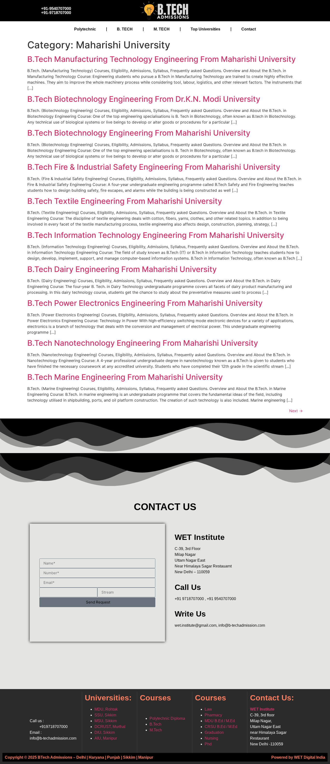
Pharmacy (213, 715)
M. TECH (162, 29)
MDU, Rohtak (106, 709)
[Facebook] (234, 10)
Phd (208, 744)
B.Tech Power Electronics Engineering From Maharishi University (145, 303)
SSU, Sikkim (105, 715)
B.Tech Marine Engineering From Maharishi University (125, 377)
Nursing (211, 738)
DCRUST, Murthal (109, 727)
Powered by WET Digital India (298, 757)
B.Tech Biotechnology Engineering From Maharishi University (138, 133)
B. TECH (125, 29)
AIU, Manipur (105, 738)
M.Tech (156, 730)
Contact (248, 29)
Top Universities (205, 29)
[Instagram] (263, 10)
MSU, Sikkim (105, 721)
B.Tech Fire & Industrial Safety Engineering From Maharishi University (153, 167)
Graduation (214, 732)
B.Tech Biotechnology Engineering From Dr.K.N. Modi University (143, 99)
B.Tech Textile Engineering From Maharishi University (124, 201)
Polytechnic (85, 29)
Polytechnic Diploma (167, 718)
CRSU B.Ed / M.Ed (221, 727)
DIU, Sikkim (104, 732)
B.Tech (155, 724)
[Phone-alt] (292, 10)
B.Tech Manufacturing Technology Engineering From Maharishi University (161, 59)
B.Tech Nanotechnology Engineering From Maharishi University (142, 343)
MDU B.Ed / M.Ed (220, 721)
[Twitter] (248, 10)
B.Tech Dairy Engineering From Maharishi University (122, 269)
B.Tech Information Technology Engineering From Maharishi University (155, 235)
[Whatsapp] (277, 10)
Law (208, 709)
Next (296, 410)
